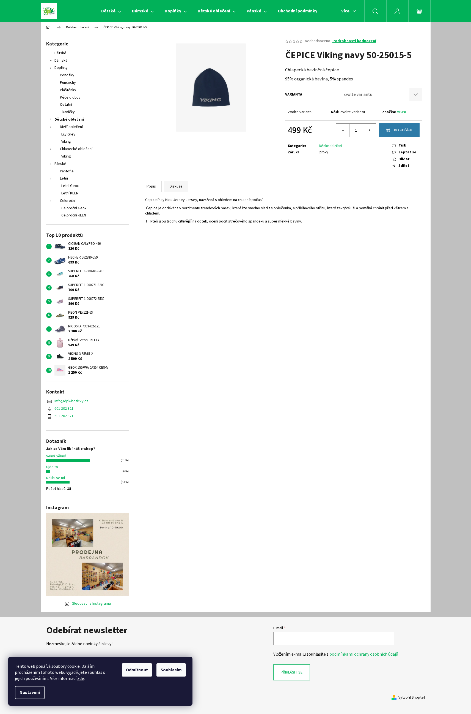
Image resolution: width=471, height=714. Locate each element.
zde (80, 678)
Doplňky (61, 67)
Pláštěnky (68, 90)
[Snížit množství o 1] (342, 130)
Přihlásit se (291, 672)
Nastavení (30, 692)
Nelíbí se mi (55, 478)
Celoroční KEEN (73, 215)
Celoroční (68, 200)
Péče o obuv (70, 97)
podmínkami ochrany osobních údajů (363, 654)
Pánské (60, 164)
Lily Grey (68, 134)
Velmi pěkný (56, 456)
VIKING (402, 112)
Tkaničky (67, 112)
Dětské (60, 53)
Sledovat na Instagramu (91, 603)
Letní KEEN (69, 193)
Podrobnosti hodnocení (354, 41)
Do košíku (403, 130)
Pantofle (67, 171)
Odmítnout (137, 670)
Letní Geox (70, 186)
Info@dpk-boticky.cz (71, 401)
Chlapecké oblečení (76, 149)
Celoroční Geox (73, 208)
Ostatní (66, 104)
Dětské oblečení (69, 119)
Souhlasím (171, 670)
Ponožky (67, 75)
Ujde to (52, 467)
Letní (64, 178)
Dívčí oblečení (71, 127)
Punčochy (68, 82)
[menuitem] (111, 11)
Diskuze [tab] (176, 186)
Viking (66, 141)
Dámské (61, 60)
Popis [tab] (151, 186)
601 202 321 (63, 408)
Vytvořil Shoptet (411, 697)
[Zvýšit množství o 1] (369, 130)
